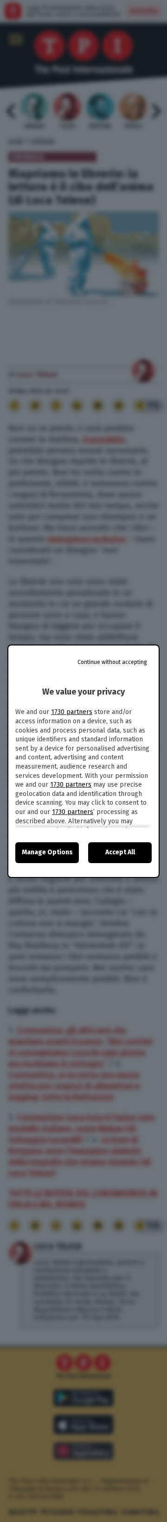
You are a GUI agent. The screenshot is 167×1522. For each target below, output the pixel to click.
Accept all (120, 852)
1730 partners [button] (71, 712)
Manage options (47, 852)
